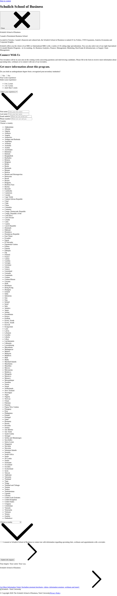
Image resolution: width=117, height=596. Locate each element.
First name (4, 112)
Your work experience (8, 78)
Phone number (5, 119)
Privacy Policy (55, 593)
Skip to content (5, 1)
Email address (5, 116)
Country (3, 121)
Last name (3, 114)
